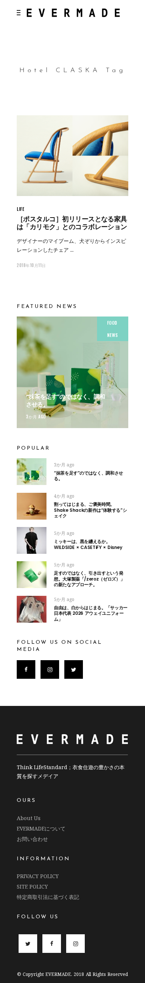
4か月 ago (64, 496)
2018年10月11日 (31, 265)
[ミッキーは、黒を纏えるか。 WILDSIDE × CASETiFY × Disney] (31, 540)
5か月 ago (64, 533)
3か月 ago (36, 417)
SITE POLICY (32, 886)
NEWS (112, 335)
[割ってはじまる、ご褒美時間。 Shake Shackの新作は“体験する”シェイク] (31, 506)
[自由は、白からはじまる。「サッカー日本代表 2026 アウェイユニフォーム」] (31, 609)
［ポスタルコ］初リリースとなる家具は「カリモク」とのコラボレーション (72, 222)
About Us (29, 818)
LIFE (20, 209)
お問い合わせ (32, 838)
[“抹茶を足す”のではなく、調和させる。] (72, 372)
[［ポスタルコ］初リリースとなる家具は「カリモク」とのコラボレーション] (72, 155)
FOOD (112, 322)
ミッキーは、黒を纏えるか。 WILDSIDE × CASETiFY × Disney (88, 544)
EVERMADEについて (41, 828)
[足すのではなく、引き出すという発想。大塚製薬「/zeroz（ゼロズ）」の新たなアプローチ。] (31, 574)
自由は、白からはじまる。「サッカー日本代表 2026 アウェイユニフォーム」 (91, 613)
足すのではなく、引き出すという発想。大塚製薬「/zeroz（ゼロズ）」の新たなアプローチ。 (89, 579)
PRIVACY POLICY (38, 876)
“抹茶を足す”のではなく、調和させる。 (65, 400)
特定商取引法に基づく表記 (48, 896)
